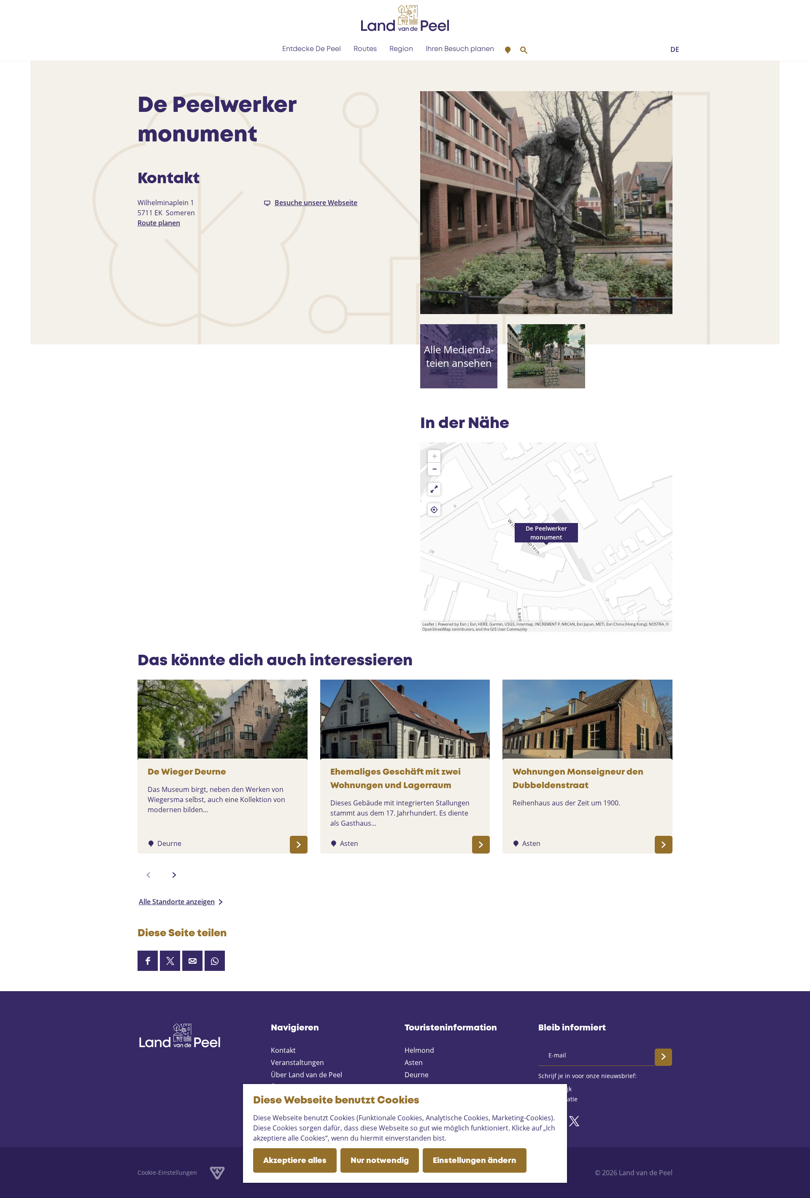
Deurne (417, 1074)
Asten (414, 1062)
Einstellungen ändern (474, 1160)
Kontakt (283, 1050)
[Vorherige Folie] (148, 875)
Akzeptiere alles (295, 1160)
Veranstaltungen (297, 1062)
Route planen (159, 223)
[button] (546, 537)
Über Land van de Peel (306, 1074)
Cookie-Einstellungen (167, 1172)
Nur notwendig (380, 1160)
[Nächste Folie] (174, 875)
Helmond (419, 1050)
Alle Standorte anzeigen (177, 901)
